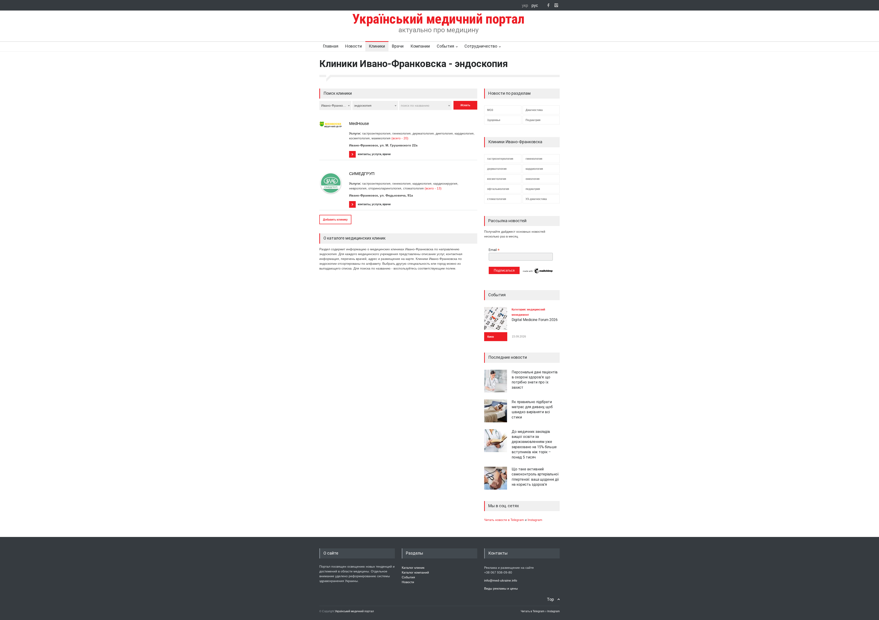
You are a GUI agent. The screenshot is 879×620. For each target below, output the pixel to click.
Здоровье (493, 120)
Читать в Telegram (533, 611)
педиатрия (533, 189)
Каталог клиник (413, 567)
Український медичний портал (354, 611)
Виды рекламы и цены (501, 588)
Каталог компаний (415, 572)
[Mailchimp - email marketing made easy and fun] (538, 273)
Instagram (535, 520)
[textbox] (425, 105)
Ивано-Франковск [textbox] (334, 105)
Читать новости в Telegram (504, 520)
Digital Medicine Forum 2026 (535, 320)
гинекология (534, 158)
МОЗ (490, 110)
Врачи (398, 46)
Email (494, 250)
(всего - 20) (399, 138)
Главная (330, 46)
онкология (533, 179)
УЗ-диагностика (536, 199)
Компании (420, 46)
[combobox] (335, 105)
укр (525, 5)
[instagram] (556, 5)
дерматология (497, 168)
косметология (496, 179)
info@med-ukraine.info (500, 580)
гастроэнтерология (500, 158)
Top (550, 599)
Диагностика (534, 110)
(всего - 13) (433, 188)
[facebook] (548, 5)
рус (535, 5)
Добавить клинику (335, 219)
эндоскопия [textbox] (363, 105)
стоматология (496, 199)
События (445, 46)
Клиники (377, 46)
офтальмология (498, 189)
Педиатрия (533, 120)
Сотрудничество (480, 46)
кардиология (534, 168)
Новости (353, 46)
